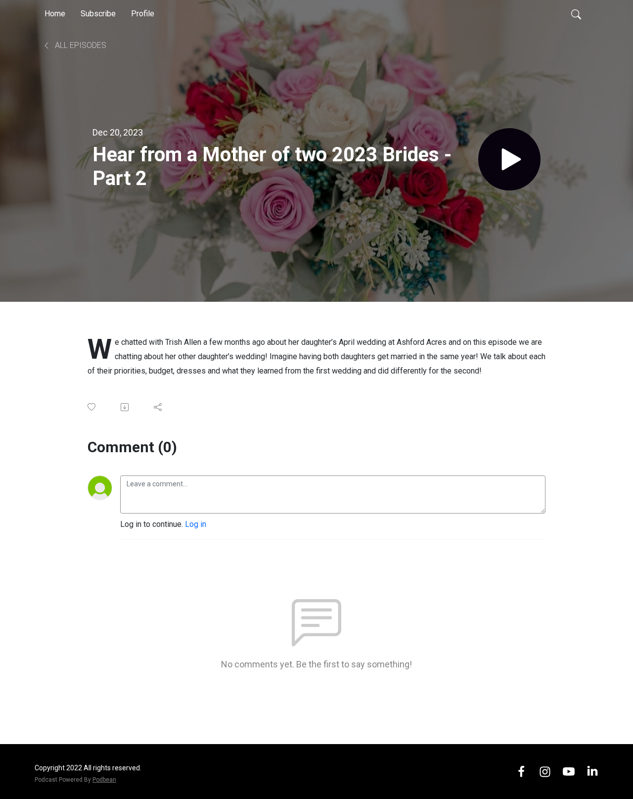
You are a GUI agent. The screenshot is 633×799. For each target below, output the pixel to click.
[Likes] (92, 407)
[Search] (576, 14)
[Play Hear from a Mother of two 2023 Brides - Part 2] (509, 159)
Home (55, 13)
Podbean (104, 779)
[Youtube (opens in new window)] (569, 771)
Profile (142, 13)
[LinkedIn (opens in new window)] (592, 771)
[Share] (158, 407)
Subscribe (98, 13)
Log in (195, 524)
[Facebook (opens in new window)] (521, 771)
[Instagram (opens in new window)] (545, 771)
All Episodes (79, 45)
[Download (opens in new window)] (125, 407)
